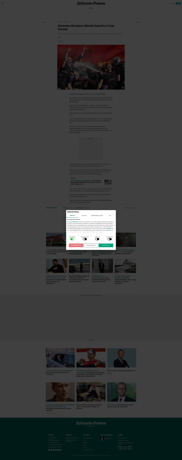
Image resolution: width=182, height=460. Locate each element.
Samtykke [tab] (72, 215)
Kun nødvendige (76, 245)
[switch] (85, 239)
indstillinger (109, 228)
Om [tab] (110, 215)
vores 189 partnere (74, 221)
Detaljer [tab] (84, 215)
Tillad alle (106, 245)
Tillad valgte (91, 245)
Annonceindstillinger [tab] (97, 215)
